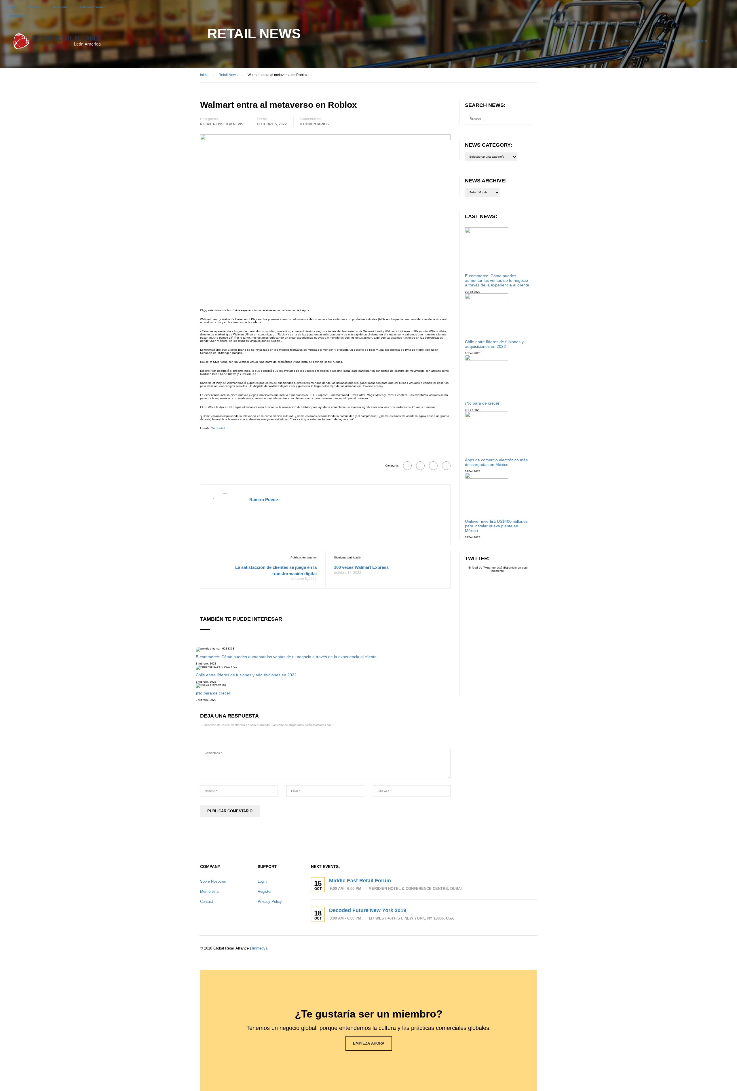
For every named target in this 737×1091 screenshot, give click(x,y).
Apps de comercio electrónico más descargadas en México (496, 462)
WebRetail (218, 428)
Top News (234, 124)
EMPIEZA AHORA (368, 1043)
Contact (700, 41)
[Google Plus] (420, 465)
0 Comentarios (314, 124)
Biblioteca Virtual (92, 7)
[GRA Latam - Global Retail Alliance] (57, 43)
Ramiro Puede (263, 499)
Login (12, 7)
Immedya (259, 948)
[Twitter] (433, 465)
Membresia (597, 41)
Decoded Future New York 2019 (367, 910)
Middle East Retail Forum (360, 881)
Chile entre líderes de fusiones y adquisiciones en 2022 (246, 675)
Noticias (652, 41)
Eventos (626, 41)
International (17, 15)
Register (35, 7)
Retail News (211, 124)
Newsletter (60, 7)
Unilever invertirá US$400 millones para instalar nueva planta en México (496, 526)
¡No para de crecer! (213, 693)
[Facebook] (407, 465)
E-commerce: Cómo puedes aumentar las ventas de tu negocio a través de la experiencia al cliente (286, 656)
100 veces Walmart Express (361, 567)
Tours (676, 41)
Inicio (571, 41)
